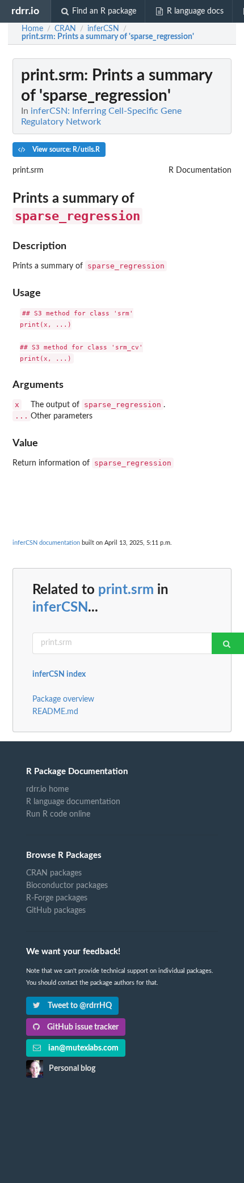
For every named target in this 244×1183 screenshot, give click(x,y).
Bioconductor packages (67, 886)
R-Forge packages (56, 898)
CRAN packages (54, 873)
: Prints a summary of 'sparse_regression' (108, 37)
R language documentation (73, 802)
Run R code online (58, 814)
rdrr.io (25, 11)
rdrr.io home (47, 789)
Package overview (63, 699)
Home (32, 29)
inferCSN (60, 607)
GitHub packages (56, 911)
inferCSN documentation (46, 543)
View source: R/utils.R (65, 149)
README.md (55, 712)
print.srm (126, 590)
